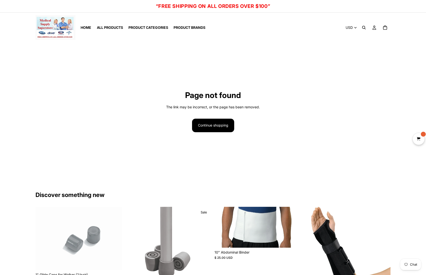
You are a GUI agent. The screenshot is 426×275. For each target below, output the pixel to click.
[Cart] (385, 27)
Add (118, 262)
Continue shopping (213, 125)
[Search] (363, 27)
